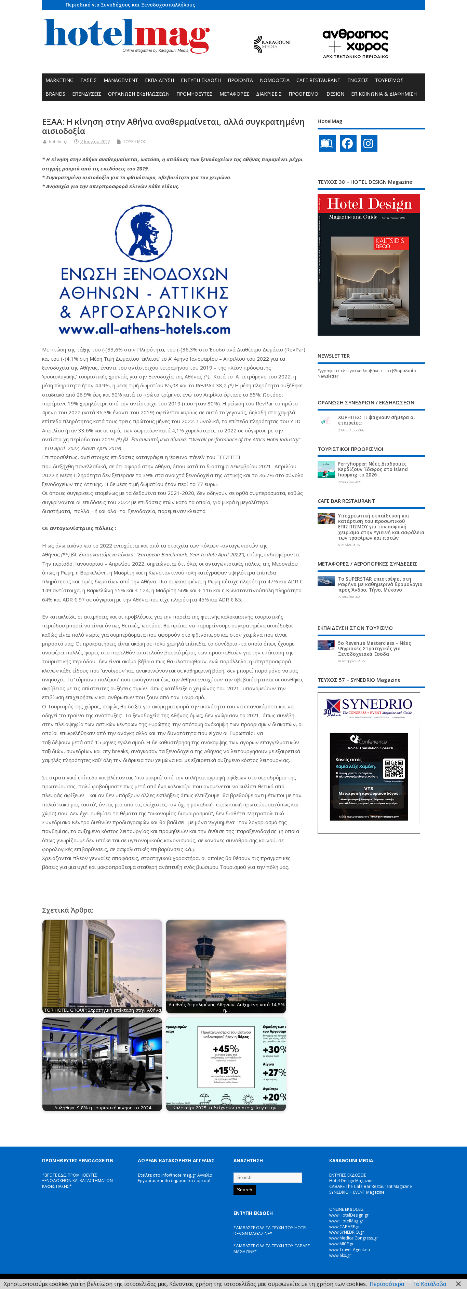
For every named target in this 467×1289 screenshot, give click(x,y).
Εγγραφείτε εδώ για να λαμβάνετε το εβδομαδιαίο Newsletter (367, 373)
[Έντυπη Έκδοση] (327, 143)
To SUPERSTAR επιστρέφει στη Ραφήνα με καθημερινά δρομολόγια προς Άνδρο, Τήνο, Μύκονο (380, 584)
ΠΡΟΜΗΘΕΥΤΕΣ (194, 94)
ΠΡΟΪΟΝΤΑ (240, 80)
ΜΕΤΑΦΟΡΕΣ (234, 94)
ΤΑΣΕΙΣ (88, 80)
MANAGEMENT (121, 80)
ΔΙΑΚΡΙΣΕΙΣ (269, 94)
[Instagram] (369, 143)
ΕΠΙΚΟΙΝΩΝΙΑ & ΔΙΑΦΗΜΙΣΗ (384, 94)
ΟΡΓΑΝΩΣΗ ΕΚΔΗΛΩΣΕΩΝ (139, 94)
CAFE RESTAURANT (318, 80)
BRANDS (55, 94)
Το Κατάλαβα (429, 1284)
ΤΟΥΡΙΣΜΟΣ (389, 80)
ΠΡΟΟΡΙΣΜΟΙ (304, 94)
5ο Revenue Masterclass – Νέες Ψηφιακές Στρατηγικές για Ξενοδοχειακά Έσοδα (374, 648)
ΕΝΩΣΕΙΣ (357, 80)
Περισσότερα (387, 1284)
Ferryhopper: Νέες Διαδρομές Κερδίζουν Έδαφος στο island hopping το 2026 (373, 469)
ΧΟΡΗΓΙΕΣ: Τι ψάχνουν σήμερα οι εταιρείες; (376, 420)
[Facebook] (348, 143)
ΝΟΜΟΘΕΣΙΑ (275, 80)
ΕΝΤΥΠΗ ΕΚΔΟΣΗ (201, 80)
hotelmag (58, 141)
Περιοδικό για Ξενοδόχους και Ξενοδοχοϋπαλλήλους (130, 4)
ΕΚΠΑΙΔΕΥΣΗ (159, 80)
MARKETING (59, 80)
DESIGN (335, 94)
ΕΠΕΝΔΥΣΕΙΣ (86, 94)
